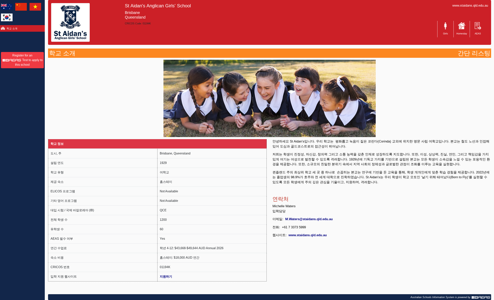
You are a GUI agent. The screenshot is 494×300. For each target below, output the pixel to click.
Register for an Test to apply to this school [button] (27, 60)
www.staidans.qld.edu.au (470, 5)
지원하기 (166, 276)
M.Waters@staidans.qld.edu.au (309, 219)
